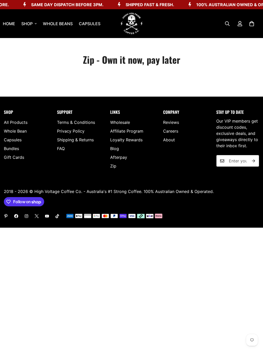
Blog (114, 148)
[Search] (227, 23)
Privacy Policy (70, 131)
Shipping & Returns (75, 139)
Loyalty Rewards (126, 139)
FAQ (61, 148)
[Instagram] (26, 216)
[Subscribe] (253, 161)
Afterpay (118, 157)
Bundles (11, 148)
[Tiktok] (57, 216)
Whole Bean (15, 131)
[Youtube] (47, 216)
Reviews (171, 122)
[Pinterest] (6, 216)
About (169, 139)
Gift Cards (14, 157)
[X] (37, 216)
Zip (113, 166)
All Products (15, 122)
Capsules (89, 23)
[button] (252, 24)
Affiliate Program (126, 131)
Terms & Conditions (76, 122)
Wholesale (120, 122)
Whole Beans (58, 23)
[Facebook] (16, 216)
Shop (27, 23)
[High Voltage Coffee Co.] (131, 23)
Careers (170, 131)
